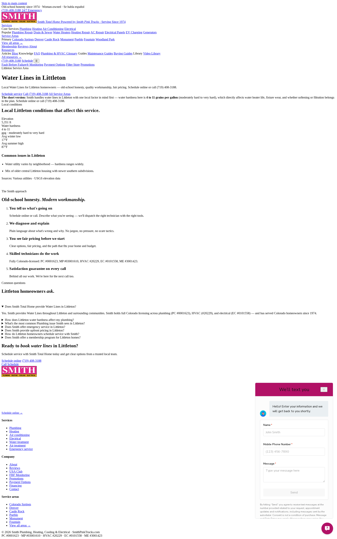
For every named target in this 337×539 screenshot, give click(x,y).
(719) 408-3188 (11, 10)
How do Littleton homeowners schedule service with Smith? (42, 334)
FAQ (37, 53)
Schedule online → (12, 412)
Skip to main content (14, 3)
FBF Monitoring (19, 475)
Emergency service (21, 449)
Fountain (89, 39)
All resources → (12, 57)
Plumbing (25, 28)
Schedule (27, 60)
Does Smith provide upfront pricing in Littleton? (34, 330)
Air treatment (17, 445)
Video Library (152, 53)
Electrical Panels (115, 32)
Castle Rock (51, 39)
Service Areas (10, 36)
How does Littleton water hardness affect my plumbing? (39, 319)
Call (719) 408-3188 (35, 94)
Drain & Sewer (43, 32)
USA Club (15, 471)
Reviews (23, 46)
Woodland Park (105, 39)
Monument (67, 39)
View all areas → (12, 43)
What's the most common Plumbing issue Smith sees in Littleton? (45, 323)
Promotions (88, 64)
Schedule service (12, 94)
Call (4, 364)
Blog (15, 53)
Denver (39, 39)
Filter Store (73, 64)
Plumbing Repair (22, 32)
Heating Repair (80, 32)
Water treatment (19, 442)
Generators (150, 32)
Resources (8, 50)
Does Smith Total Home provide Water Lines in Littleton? (40, 306)
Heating (37, 28)
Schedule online (11, 360)
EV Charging (134, 32)
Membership (9, 46)
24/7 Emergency (32, 10)
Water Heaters (61, 32)
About (33, 46)
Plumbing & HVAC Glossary (59, 53)
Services (7, 25)
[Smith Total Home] (19, 375)
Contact (14, 489)
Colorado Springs (23, 39)
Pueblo (78, 39)
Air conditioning (19, 435)
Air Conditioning (53, 28)
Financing (15, 485)
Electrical (70, 28)
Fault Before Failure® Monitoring (22, 64)
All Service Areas (59, 94)
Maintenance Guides (100, 53)
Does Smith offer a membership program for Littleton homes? (43, 337)
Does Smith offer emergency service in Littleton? (35, 327)
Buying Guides (123, 53)
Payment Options (54, 64)
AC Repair (97, 32)
